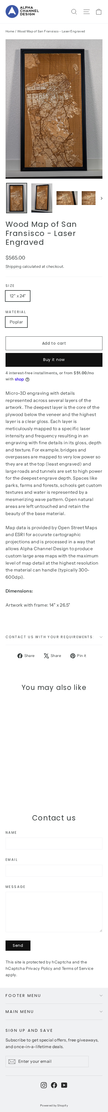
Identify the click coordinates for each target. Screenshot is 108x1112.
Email (12, 860)
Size (10, 286)
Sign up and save (29, 1030)
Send (18, 945)
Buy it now (54, 359)
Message (16, 887)
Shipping (13, 266)
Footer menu (23, 995)
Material (16, 312)
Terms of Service (77, 968)
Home (10, 31)
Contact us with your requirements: (50, 637)
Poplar (16, 321)
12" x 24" (18, 295)
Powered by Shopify (54, 1105)
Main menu (20, 1011)
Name (11, 833)
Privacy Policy (39, 968)
